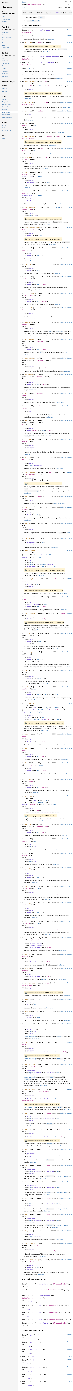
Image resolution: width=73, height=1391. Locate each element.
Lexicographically (30, 1037)
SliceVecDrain (28, 32)
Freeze (40, 1290)
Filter (27, 279)
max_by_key (29, 868)
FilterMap (29, 295)
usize (45, 81)
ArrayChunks (27, 985)
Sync (39, 1312)
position (28, 824)
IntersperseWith (29, 230)
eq (26, 1113)
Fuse (39, 496)
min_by (27, 921)
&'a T (48, 962)
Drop (48, 30)
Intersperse (27, 209)
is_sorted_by (30, 1243)
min (26, 853)
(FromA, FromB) (37, 940)
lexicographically (62, 1176)
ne (26, 1149)
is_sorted (29, 1231)
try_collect (30, 551)
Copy (28, 960)
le (26, 1182)
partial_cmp (30, 1064)
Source (24, 7)
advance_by (29, 136)
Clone (35, 215)
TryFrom (36, 1374)
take (26, 406)
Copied (25, 956)
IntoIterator (27, 176)
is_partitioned (31, 613)
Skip (24, 395)
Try (42, 555)
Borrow (33, 1342)
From (32, 1356)
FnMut (29, 235)
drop (26, 36)
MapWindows (29, 474)
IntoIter (51, 86)
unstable (63, 102)
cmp (26, 1024)
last (26, 123)
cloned (27, 968)
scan (26, 420)
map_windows (30, 472)
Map (23, 250)
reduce (27, 687)
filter (27, 277)
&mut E (58, 579)
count (27, 111)
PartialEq (37, 1118)
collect (28, 538)
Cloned (25, 971)
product (28, 1011)
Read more (51, 39)
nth (26, 148)
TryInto (36, 1381)
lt (26, 1165)
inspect (28, 507)
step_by (28, 157)
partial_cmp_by (31, 1089)
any (26, 748)
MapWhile (41, 377)
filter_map (29, 293)
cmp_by (27, 1042)
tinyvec (24, 2)
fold (26, 670)
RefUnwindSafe (43, 1296)
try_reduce (29, 703)
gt (26, 1198)
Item (28, 68)
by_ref (27, 523)
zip (26, 191)
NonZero (25, 138)
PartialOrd (37, 1072)
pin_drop (28, 42)
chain (27, 172)
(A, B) (48, 947)
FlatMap (25, 441)
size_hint (29, 102)
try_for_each (30, 652)
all (26, 734)
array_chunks (30, 983)
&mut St (34, 430)
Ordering (55, 894)
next (26, 75)
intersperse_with (32, 228)
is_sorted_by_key (32, 1260)
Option (44, 75)
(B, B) (26, 599)
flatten (28, 458)
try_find (28, 796)
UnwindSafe (43, 1284)
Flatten (25, 460)
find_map (28, 779)
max (26, 839)
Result (29, 86)
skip (26, 393)
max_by (27, 886)
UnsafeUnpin (42, 1323)
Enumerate (26, 310)
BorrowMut (34, 1349)
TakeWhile (41, 360)
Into (34, 1360)
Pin (39, 42)
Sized (31, 89)
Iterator (50, 62)
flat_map (28, 439)
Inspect (25, 509)
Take (24, 408)
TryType (38, 557)
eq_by (27, 1129)
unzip (27, 938)
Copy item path (44, 4)
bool (44, 284)
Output (53, 566)
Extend (29, 585)
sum (26, 999)
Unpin (39, 1320)
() (63, 136)
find (26, 763)
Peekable (25, 324)
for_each (28, 264)
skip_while (29, 339)
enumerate (29, 308)
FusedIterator (52, 57)
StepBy (26, 159)
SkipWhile (41, 341)
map (26, 248)
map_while (29, 374)
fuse (26, 496)
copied (27, 954)
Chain (24, 174)
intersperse (30, 207)
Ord (35, 846)
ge (26, 1214)
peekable (28, 322)
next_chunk (29, 81)
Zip (23, 193)
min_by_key (29, 903)
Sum (28, 1005)
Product (29, 1017)
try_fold (28, 633)
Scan (24, 425)
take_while (29, 358)
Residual (49, 555)
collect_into (30, 579)
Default (58, 13)
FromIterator (31, 542)
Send (39, 1305)
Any (31, 1335)
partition (29, 597)
